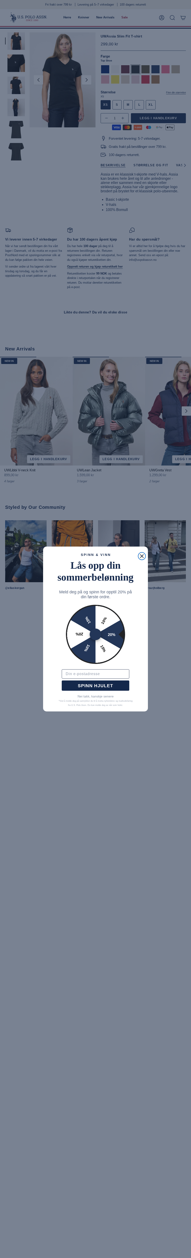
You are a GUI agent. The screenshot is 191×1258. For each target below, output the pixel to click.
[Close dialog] (142, 556)
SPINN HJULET (95, 685)
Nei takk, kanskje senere (96, 696)
